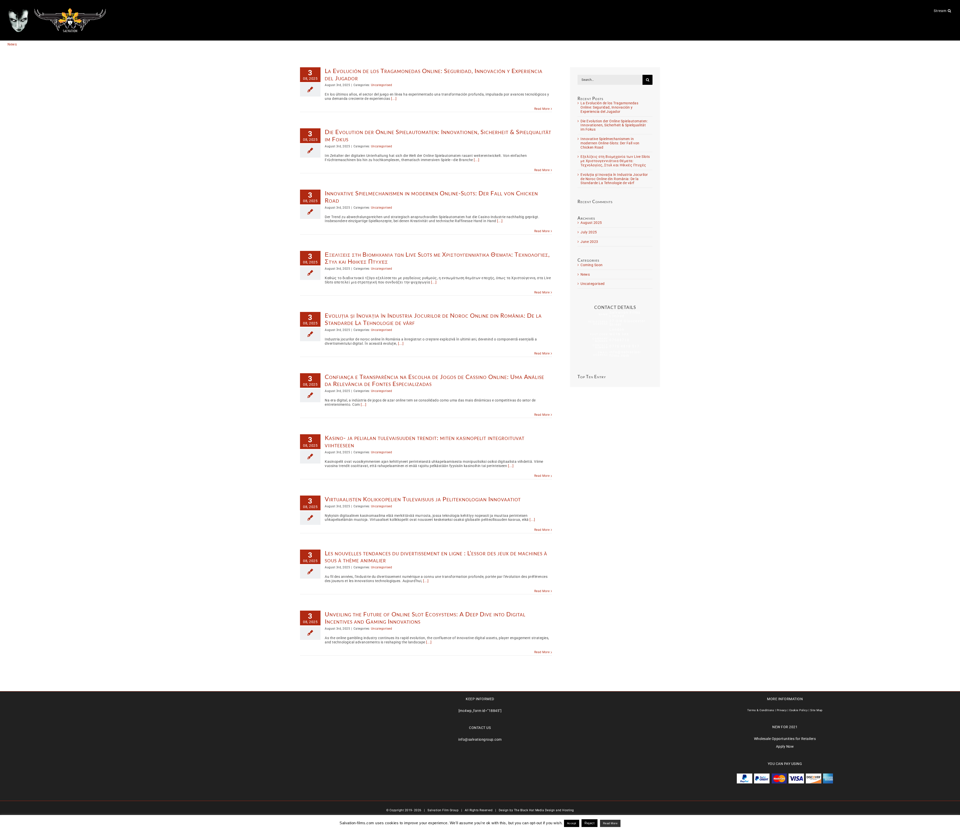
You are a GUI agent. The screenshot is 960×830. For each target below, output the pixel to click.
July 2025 (588, 232)
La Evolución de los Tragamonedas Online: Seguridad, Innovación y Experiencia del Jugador (433, 74)
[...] (394, 99)
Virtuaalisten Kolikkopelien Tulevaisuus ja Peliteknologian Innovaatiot (423, 499)
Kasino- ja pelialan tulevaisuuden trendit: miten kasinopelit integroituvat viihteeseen (424, 441)
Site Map (816, 710)
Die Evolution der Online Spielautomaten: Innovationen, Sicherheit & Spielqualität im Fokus (438, 135)
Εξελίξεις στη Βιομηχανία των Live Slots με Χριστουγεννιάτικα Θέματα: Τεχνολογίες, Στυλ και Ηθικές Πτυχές (437, 258)
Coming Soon (591, 265)
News (585, 274)
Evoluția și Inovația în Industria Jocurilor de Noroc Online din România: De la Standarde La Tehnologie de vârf (433, 319)
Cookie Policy (798, 710)
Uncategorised (381, 85)
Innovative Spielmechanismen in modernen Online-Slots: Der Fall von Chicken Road (431, 196)
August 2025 (591, 223)
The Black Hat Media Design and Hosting (544, 810)
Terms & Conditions (760, 710)
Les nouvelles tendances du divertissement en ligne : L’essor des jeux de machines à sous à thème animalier (436, 556)
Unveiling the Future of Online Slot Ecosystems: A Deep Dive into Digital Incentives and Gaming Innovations (425, 617)
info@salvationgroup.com (480, 739)
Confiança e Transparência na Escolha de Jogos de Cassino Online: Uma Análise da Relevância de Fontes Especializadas (434, 380)
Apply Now (785, 746)
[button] (949, 10)
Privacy (782, 710)
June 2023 (589, 242)
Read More (542, 109)
